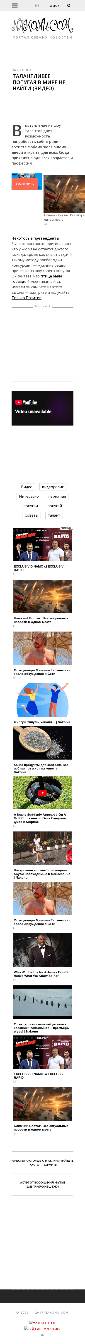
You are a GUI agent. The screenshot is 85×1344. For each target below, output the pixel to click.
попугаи (30, 505)
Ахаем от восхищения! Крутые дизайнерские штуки (42, 1184)
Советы (31, 515)
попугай (54, 505)
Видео (26, 486)
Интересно (29, 496)
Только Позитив (26, 297)
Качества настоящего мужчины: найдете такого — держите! (42, 1163)
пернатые (57, 496)
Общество (21, 70)
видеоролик (53, 486)
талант (54, 515)
